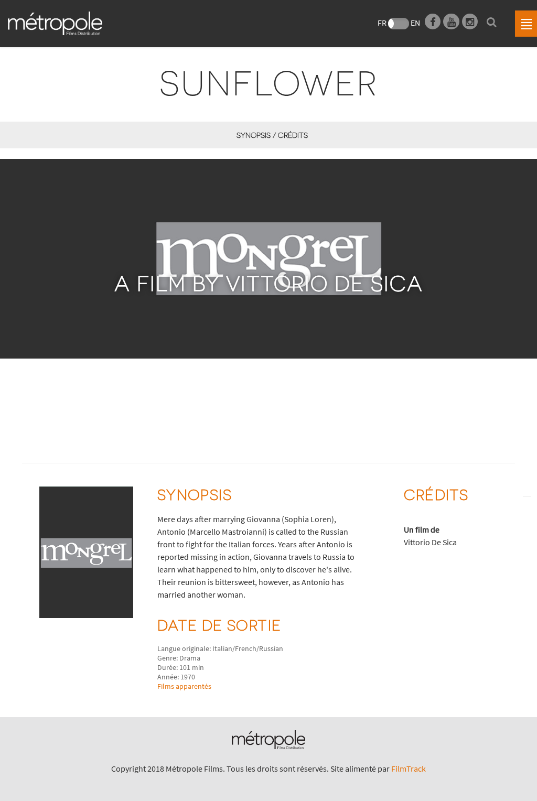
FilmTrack (408, 768)
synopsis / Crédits (272, 135)
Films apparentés (184, 686)
